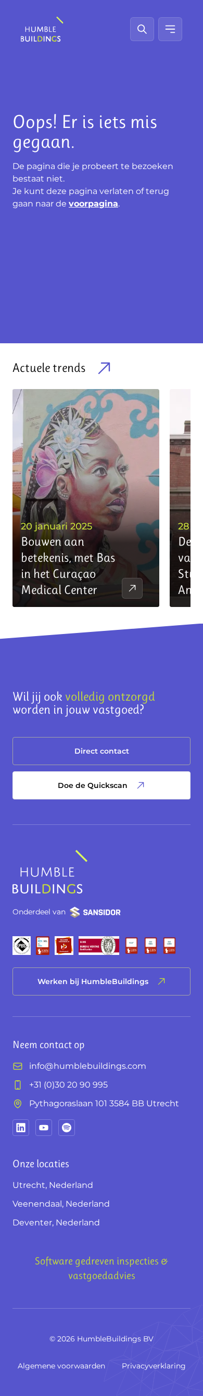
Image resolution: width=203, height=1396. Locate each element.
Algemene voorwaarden (61, 1366)
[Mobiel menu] (170, 29)
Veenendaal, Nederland (61, 1204)
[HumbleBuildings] (42, 29)
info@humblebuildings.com (87, 1066)
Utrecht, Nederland (52, 1185)
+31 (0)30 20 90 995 (68, 1085)
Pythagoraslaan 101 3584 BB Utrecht (104, 1103)
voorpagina (93, 204)
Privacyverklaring (154, 1366)
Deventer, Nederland (56, 1222)
